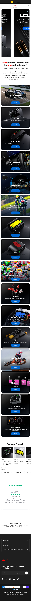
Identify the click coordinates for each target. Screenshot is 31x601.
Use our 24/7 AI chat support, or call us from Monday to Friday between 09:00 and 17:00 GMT (15, 526)
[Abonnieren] (26, 573)
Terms (16, 594)
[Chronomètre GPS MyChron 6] (19, 452)
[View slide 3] (16, 530)
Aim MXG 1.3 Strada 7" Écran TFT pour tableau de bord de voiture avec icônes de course (7, 464)
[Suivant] (29, 1)
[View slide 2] (14, 530)
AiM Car (3, 459)
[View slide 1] (13, 530)
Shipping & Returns (10, 594)
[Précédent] (2, 1)
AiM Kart (16, 459)
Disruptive (24, 592)
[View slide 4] (18, 530)
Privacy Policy (21, 594)
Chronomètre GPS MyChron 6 (18, 462)
